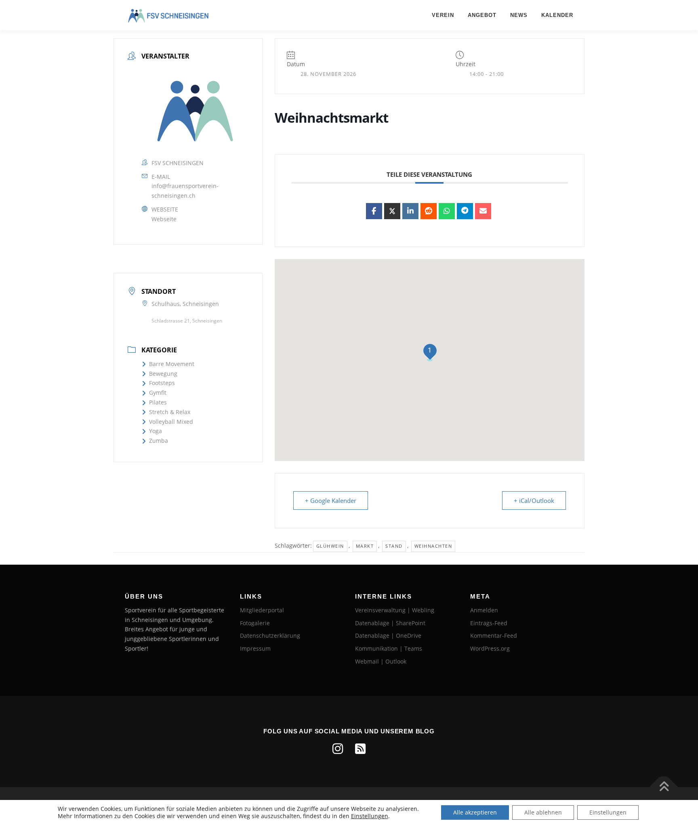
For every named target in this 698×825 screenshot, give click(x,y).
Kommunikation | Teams (388, 648)
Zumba (158, 440)
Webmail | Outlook (380, 661)
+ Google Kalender (330, 500)
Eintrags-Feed (488, 623)
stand (394, 546)
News (519, 15)
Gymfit (157, 392)
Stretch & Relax (169, 412)
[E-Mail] (483, 211)
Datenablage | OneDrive (388, 635)
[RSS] (360, 749)
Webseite (164, 219)
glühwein (330, 546)
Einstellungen (369, 816)
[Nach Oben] (664, 787)
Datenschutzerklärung (270, 635)
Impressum (255, 648)
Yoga (155, 431)
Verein (443, 15)
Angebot (482, 15)
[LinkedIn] (410, 211)
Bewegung (163, 373)
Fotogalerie (255, 623)
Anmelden (484, 610)
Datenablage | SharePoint (390, 623)
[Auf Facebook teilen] (374, 211)
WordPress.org (490, 648)
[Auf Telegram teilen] (465, 211)
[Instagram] (338, 749)
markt (365, 546)
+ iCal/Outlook (534, 500)
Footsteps (162, 383)
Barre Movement (171, 364)
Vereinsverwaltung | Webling (394, 610)
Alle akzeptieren (475, 812)
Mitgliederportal (262, 610)
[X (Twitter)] (392, 211)
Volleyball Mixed (171, 421)
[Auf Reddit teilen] (428, 211)
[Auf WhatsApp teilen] (447, 211)
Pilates (158, 402)
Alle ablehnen (543, 812)
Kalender (557, 15)
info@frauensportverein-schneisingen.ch (185, 190)
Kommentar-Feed (493, 635)
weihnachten (433, 546)
